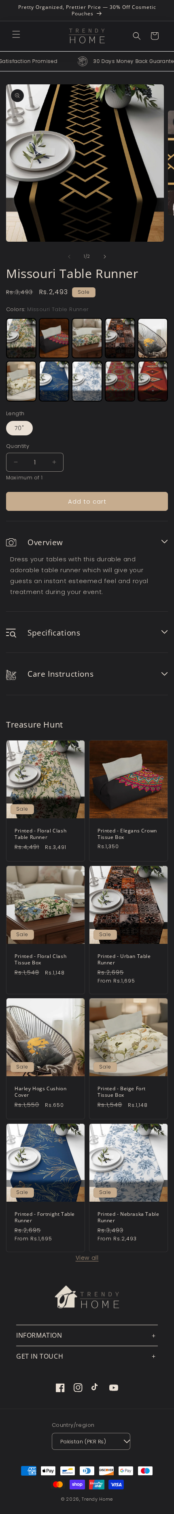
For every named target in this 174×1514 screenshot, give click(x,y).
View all (87, 1258)
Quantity (17, 446)
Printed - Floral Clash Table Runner (40, 834)
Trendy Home (97, 1499)
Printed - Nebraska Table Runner (128, 1217)
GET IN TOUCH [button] (39, 1356)
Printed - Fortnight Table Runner (45, 1217)
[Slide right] (105, 257)
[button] (16, 34)
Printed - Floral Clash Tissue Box (40, 959)
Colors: (47, 309)
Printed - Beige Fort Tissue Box (122, 1091)
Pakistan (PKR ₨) (83, 1441)
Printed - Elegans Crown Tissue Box (127, 834)
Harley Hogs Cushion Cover (40, 1091)
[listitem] (21, 338)
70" (19, 428)
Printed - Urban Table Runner (124, 959)
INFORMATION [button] (39, 1335)
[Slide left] (69, 257)
